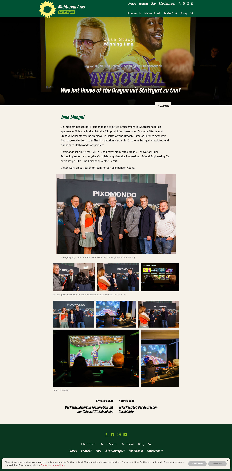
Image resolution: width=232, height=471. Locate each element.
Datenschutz (155, 451)
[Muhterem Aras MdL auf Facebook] (184, 3)
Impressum (136, 451)
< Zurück (163, 106)
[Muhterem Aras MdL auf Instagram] (188, 3)
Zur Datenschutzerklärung (53, 465)
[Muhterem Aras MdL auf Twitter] (180, 3)
